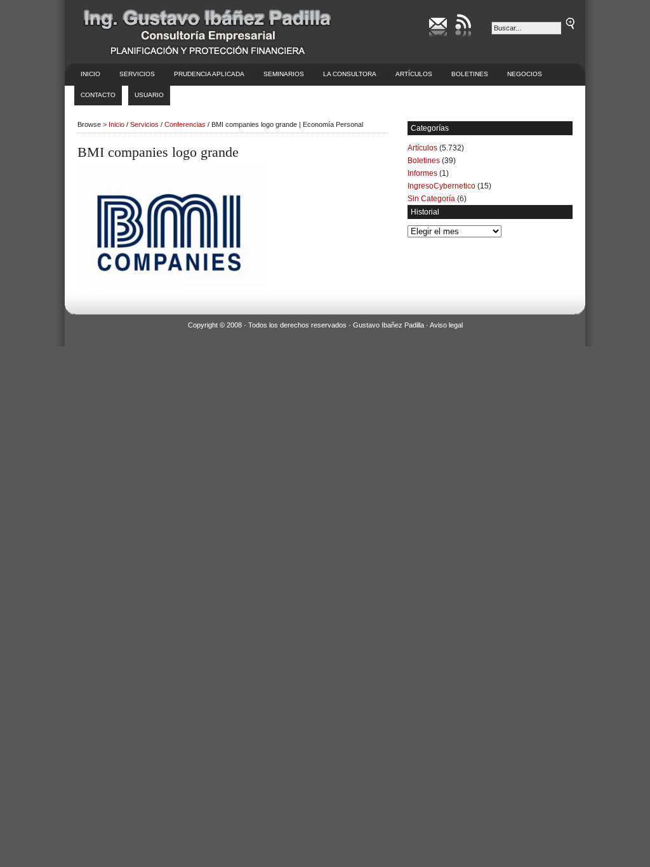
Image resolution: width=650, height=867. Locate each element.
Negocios (524, 73)
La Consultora (349, 73)
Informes (422, 173)
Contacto (98, 94)
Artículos (413, 73)
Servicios (137, 73)
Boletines (469, 73)
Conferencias (185, 124)
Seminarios (283, 73)
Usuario (149, 94)
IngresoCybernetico (441, 186)
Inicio (90, 73)
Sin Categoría (431, 198)
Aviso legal (446, 325)
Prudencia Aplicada (209, 73)
